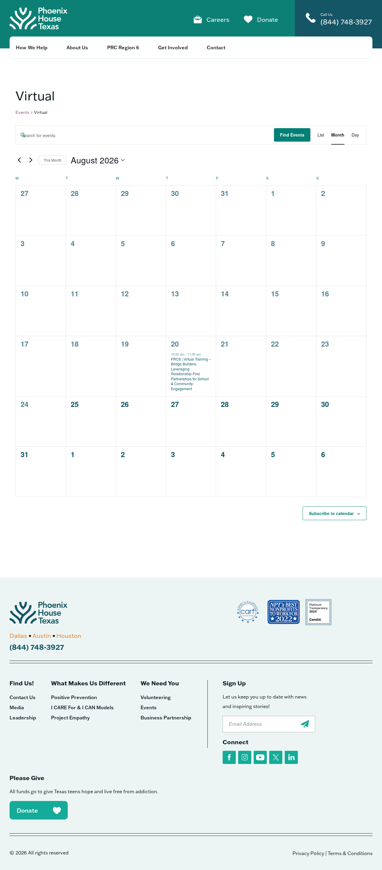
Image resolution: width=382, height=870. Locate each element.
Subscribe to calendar (331, 513)
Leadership (23, 718)
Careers (218, 19)
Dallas (18, 635)
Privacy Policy (308, 853)
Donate (267, 19)
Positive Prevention (74, 697)
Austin (42, 635)
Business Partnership (166, 718)
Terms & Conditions (350, 853)
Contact (216, 47)
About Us (77, 47)
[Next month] (30, 160)
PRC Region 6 (123, 47)
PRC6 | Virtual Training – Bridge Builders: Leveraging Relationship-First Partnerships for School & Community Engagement (191, 373)
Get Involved (173, 47)
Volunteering (156, 697)
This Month (52, 160)
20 (175, 343)
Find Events (292, 135)
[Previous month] (19, 160)
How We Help (31, 47)
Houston (68, 635)
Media (17, 707)
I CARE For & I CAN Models (82, 707)
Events (22, 112)
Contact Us (23, 697)
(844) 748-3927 (346, 21)
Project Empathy (70, 718)
